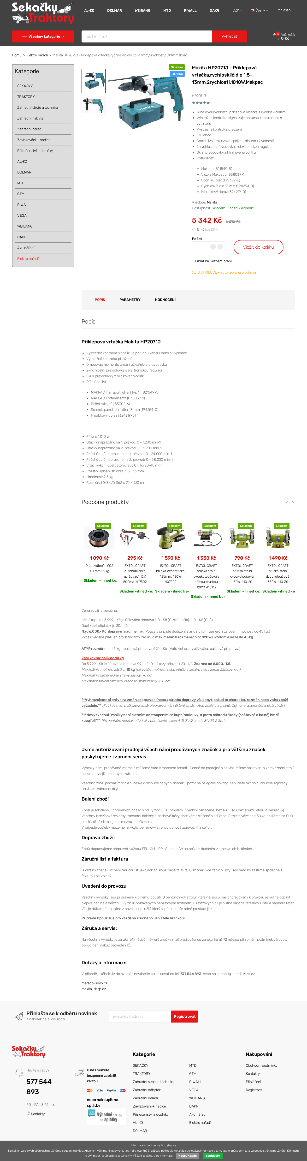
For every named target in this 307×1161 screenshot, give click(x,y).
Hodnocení (165, 300)
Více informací (163, 1155)
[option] (146, 102)
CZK (236, 10)
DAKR (214, 10)
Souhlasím (213, 1155)
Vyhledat (229, 36)
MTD (167, 10)
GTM (20, 194)
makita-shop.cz (94, 989)
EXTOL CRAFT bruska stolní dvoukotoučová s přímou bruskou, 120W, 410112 (207, 576)
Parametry (130, 300)
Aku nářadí (25, 248)
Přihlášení (284, 10)
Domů (16, 55)
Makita (212, 202)
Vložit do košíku (258, 247)
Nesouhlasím (187, 1155)
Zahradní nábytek (31, 118)
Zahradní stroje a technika (37, 107)
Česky (260, 10)
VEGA (21, 215)
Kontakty (37, 1114)
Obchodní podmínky (261, 1065)
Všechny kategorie (44, 36)
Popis (100, 300)
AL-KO (89, 10)
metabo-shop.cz (94, 983)
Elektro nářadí (37, 55)
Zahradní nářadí (29, 129)
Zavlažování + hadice (33, 140)
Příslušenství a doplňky (35, 151)
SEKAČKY (25, 86)
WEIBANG (143, 10)
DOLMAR (114, 10)
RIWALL (190, 10)
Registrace (254, 1090)
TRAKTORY (26, 97)
